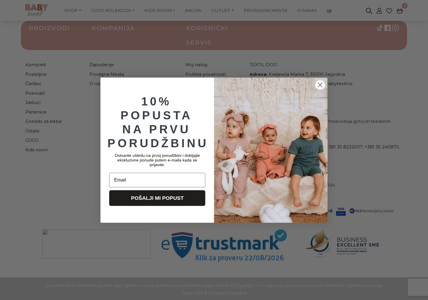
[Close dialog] (320, 85)
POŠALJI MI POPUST (157, 198)
